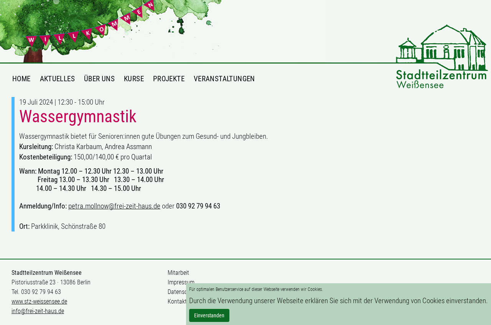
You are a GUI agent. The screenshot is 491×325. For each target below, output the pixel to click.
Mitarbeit (178, 272)
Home (21, 78)
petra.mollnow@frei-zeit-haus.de (114, 206)
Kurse (134, 78)
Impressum (181, 282)
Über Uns (99, 78)
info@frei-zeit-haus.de (38, 311)
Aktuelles (57, 78)
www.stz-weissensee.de (39, 301)
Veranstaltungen (224, 78)
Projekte (169, 78)
